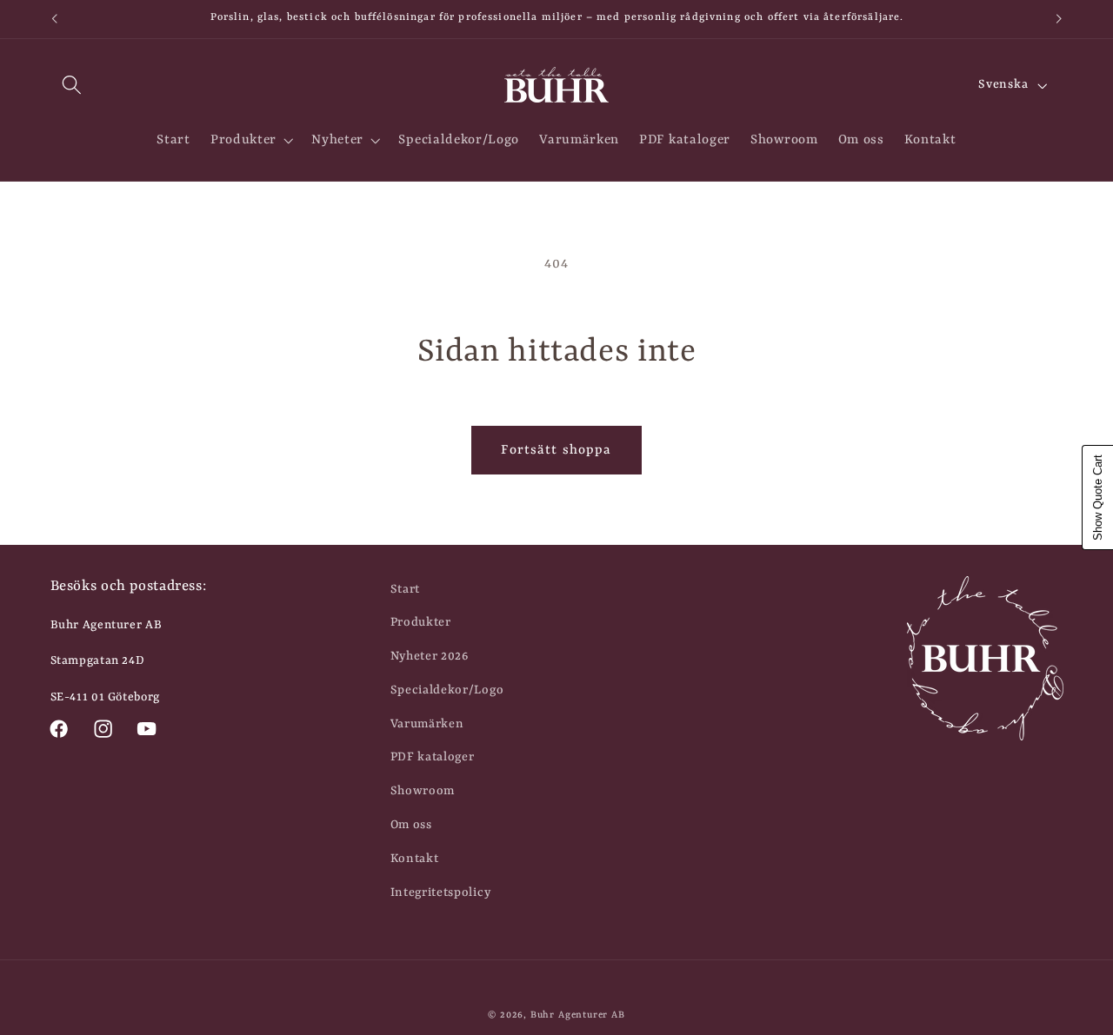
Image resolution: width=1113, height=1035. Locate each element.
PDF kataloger (432, 757)
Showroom (423, 791)
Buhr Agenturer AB (577, 1015)
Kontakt (414, 859)
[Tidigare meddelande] (54, 19)
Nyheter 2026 (429, 656)
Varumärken (427, 724)
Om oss (411, 825)
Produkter (420, 622)
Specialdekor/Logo (447, 690)
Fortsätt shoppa (556, 450)
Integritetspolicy (440, 892)
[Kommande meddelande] (1059, 19)
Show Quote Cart (1097, 497)
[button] (72, 85)
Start (405, 589)
